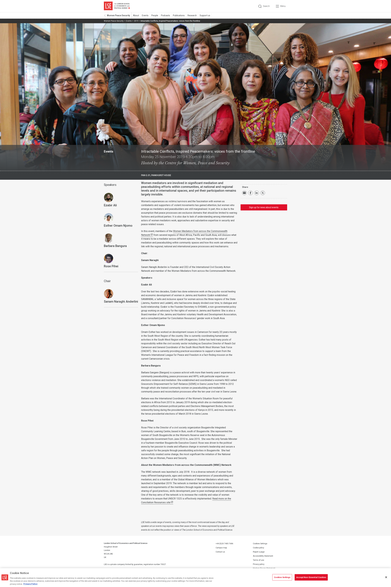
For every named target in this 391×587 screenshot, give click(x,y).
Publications (179, 15)
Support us (205, 15)
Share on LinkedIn (256, 193)
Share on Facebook (250, 193)
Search (266, 6)
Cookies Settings (260, 544)
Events (145, 15)
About (136, 15)
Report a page (259, 552)
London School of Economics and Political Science (117, 6)
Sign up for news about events (263, 207)
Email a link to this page (244, 193)
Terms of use (258, 560)
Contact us (220, 552)
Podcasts (165, 15)
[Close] (386, 577)
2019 (136, 21)
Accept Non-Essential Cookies (311, 577)
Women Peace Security (118, 15)
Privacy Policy (30, 584)
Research (192, 15)
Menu (283, 6)
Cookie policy (258, 548)
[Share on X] (262, 193)
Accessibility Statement (263, 556)
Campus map (221, 548)
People (154, 15)
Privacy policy (258, 564)
